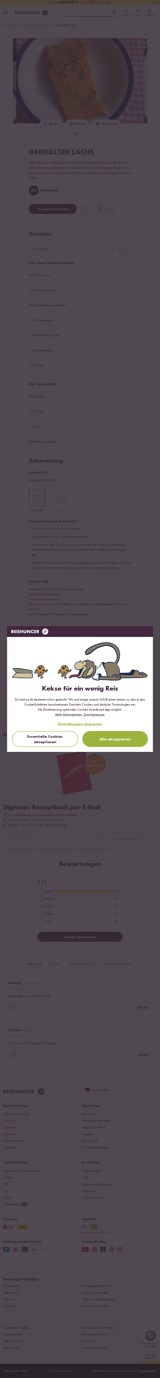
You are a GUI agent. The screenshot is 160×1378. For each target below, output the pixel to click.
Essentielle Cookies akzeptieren (45, 739)
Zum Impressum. (94, 714)
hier (107, 709)
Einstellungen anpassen (80, 724)
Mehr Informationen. (69, 714)
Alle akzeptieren (115, 739)
